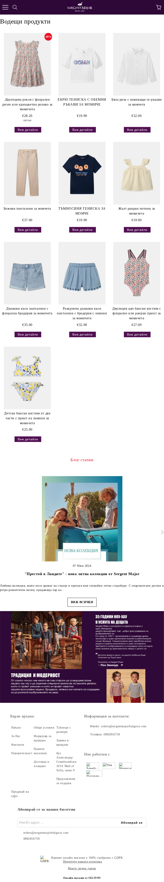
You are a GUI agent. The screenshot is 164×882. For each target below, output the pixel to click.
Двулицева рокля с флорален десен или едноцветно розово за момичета (27, 104)
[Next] (161, 532)
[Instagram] (99, 743)
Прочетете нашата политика (82, 861)
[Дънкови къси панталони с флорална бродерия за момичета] (27, 273)
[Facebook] (89, 743)
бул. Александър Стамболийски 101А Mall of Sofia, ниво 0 (66, 762)
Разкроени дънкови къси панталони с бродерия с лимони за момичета (82, 313)
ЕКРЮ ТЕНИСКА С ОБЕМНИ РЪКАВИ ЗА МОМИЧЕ (82, 102)
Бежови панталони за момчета (27, 208)
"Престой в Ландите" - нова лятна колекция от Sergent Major (82, 574)
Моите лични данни (82, 868)
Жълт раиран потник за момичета (136, 211)
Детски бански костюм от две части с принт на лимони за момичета (27, 418)
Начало (16, 727)
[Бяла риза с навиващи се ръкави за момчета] (137, 64)
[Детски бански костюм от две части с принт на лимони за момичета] (27, 378)
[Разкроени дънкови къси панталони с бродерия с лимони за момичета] (82, 273)
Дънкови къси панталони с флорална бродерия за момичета (27, 311)
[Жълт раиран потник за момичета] (137, 173)
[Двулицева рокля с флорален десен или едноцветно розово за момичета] (27, 64)
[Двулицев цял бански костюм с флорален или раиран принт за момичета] (137, 273)
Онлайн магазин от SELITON (82, 877)
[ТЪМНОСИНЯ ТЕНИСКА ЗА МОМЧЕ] (82, 173)
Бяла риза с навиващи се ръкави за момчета (136, 102)
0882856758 (112, 734)
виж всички (82, 602)
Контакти (17, 744)
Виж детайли (28, 129)
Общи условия (44, 727)
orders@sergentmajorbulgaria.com (123, 726)
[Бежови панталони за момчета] (27, 173)
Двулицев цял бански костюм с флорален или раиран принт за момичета (136, 313)
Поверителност (21, 753)
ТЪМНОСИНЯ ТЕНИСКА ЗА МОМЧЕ (82, 211)
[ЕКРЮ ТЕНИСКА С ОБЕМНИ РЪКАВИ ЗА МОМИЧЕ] (82, 64)
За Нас (15, 736)
